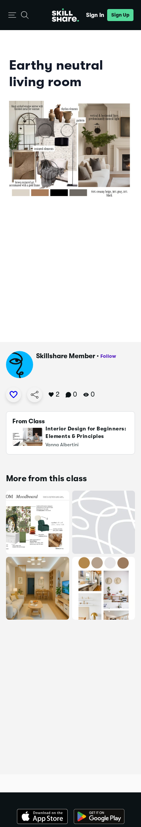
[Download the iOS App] (42, 816)
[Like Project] (13, 394)
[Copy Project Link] (34, 394)
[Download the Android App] (99, 816)
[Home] (65, 15)
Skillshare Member (65, 356)
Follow (108, 356)
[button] (12, 15)
